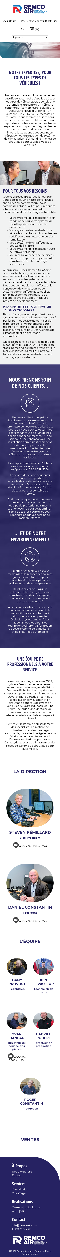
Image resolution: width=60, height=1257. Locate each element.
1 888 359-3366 (21, 1229)
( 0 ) (36, 29)
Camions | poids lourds (26, 1207)
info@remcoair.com (24, 1225)
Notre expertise (22, 1171)
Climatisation (20, 1189)
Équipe (16, 1175)
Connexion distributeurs (39, 21)
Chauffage (19, 1193)
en (22, 29)
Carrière (9, 21)
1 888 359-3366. (39, 469)
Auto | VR (18, 1211)
